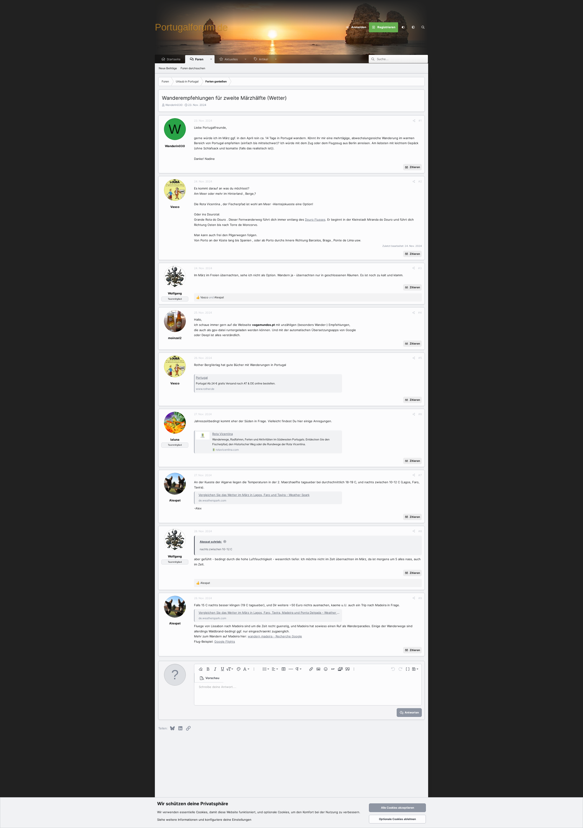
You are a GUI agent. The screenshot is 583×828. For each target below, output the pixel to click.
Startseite (174, 59)
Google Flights (224, 641)
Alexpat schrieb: (211, 541)
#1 (420, 120)
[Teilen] (414, 120)
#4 (420, 312)
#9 (420, 598)
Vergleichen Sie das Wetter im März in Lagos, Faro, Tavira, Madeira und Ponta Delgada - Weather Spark (272, 612)
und (212, 297)
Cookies (201, 812)
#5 (420, 358)
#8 (420, 531)
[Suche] (423, 27)
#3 (420, 268)
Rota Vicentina (222, 434)
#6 (420, 414)
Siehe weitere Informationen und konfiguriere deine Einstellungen (204, 819)
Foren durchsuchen (193, 68)
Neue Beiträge (168, 68)
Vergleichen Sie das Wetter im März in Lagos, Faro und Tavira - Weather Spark (254, 495)
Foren (199, 59)
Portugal (202, 377)
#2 (420, 181)
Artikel (263, 59)
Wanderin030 (174, 105)
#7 (420, 475)
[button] (413, 27)
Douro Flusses (315, 219)
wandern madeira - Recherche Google (275, 636)
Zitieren (415, 167)
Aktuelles (231, 59)
